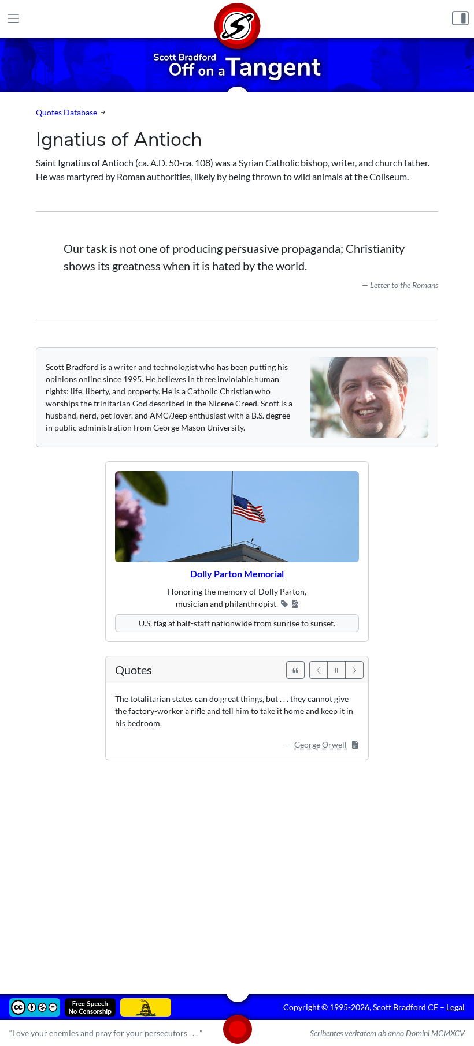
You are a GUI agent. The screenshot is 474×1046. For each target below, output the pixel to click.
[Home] (237, 19)
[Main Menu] (14, 19)
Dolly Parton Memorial (237, 573)
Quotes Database (66, 112)
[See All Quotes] (295, 670)
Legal (455, 1007)
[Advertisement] (237, 869)
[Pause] (336, 670)
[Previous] (318, 670)
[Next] (354, 670)
